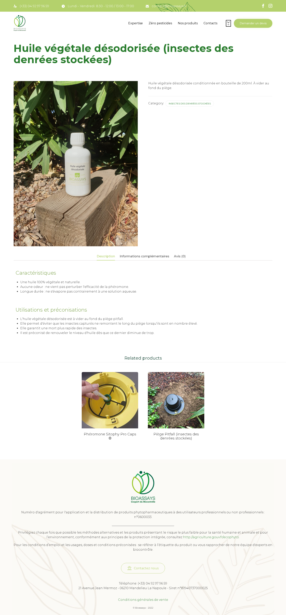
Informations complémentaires (144, 256)
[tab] (108, 256)
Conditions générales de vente (143, 600)
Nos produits (188, 23)
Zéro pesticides (160, 23)
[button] (253, 23)
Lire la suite (110, 427)
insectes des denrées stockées (190, 103)
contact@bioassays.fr (169, 6)
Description (106, 256)
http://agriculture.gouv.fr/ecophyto (211, 537)
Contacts (210, 23)
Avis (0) (180, 256)
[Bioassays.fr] (20, 23)
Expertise (135, 23)
